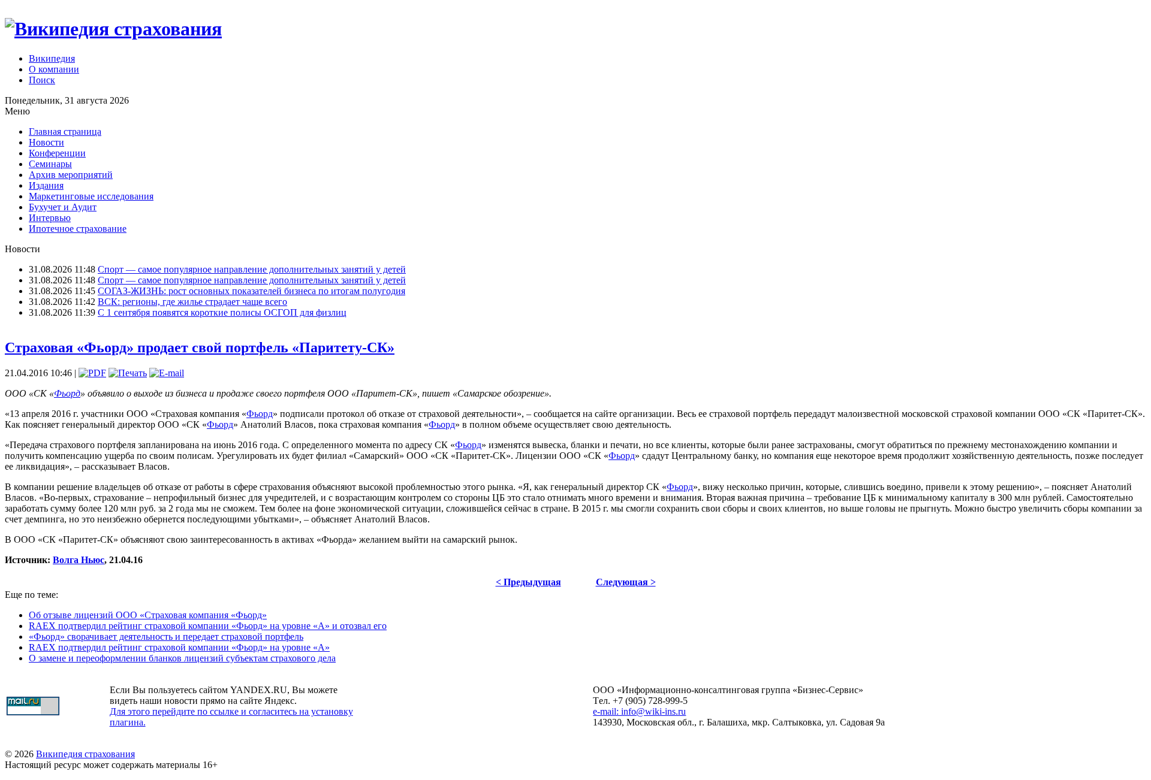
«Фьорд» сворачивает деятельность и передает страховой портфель (166, 636)
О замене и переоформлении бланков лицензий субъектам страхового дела (182, 658)
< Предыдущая (528, 582)
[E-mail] (166, 373)
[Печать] (128, 373)
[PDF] (92, 373)
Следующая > (626, 582)
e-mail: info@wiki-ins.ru (639, 711)
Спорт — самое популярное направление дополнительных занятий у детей (252, 269)
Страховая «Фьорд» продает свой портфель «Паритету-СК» (199, 347)
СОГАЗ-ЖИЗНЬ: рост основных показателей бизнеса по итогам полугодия (251, 291)
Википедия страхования (85, 754)
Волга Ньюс (78, 560)
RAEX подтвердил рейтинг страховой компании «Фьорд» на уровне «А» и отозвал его (208, 626)
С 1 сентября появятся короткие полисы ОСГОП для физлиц (222, 312)
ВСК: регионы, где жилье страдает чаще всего (192, 302)
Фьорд (67, 393)
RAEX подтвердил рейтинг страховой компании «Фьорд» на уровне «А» (179, 647)
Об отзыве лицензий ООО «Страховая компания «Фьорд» (148, 615)
